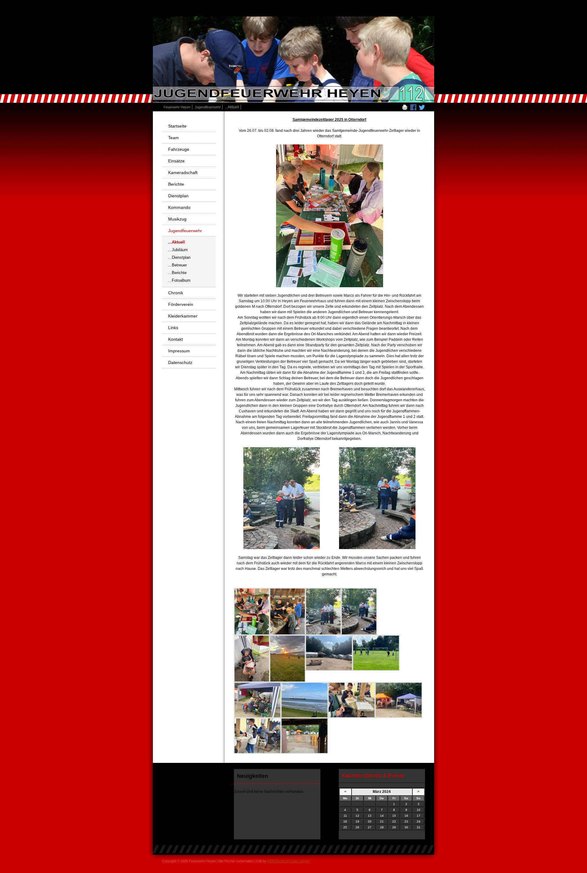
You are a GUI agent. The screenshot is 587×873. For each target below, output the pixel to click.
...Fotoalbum (179, 280)
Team (173, 137)
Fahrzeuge (178, 149)
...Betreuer (177, 265)
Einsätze (176, 160)
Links (173, 327)
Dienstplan (178, 195)
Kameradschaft (183, 172)
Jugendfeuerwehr (208, 107)
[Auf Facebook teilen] (413, 107)
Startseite (177, 126)
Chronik (175, 292)
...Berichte (177, 272)
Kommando (179, 207)
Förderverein (180, 304)
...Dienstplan (179, 257)
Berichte (176, 184)
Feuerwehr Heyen (177, 107)
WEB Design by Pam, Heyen (288, 861)
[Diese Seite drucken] (405, 107)
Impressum (179, 350)
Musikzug (177, 219)
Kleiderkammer (183, 316)
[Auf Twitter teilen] (422, 107)
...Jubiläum (178, 249)
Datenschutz (180, 362)
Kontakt (175, 339)
